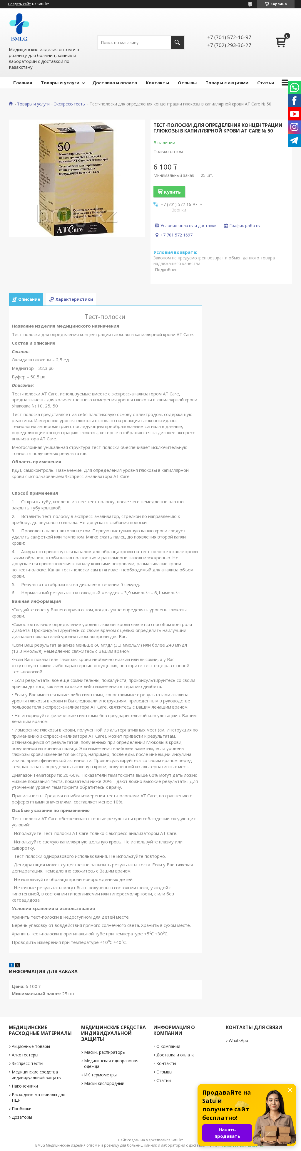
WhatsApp (238, 1040)
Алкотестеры (25, 1055)
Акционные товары (31, 1046)
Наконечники (25, 1086)
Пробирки (21, 1108)
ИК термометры (100, 1075)
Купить (172, 192)
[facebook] (11, 966)
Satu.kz (177, 1139)
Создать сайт (19, 4)
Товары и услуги (60, 82)
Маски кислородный (104, 1083)
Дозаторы (22, 1117)
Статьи (265, 82)
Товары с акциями (226, 82)
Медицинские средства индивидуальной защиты (36, 1074)
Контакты (157, 82)
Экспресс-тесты (70, 104)
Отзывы (187, 82)
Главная (22, 82)
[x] (17, 966)
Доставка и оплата (114, 82)
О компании (168, 1046)
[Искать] (177, 42)
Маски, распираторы (105, 1052)
